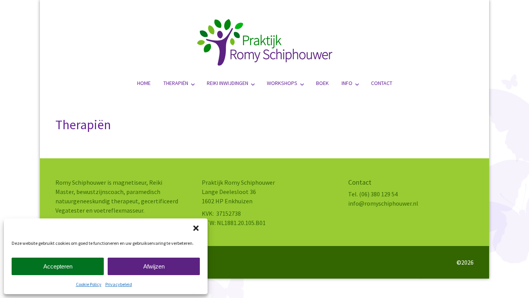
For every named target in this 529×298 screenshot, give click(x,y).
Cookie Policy (88, 284)
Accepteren (57, 266)
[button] (196, 228)
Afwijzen (154, 266)
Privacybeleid (118, 284)
